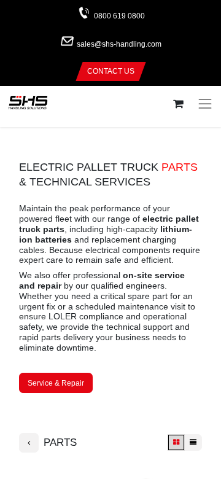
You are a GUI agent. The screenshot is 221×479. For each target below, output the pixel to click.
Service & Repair (56, 383)
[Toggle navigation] (205, 104)
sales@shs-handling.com (119, 45)
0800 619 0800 (119, 16)
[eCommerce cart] (178, 104)
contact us (110, 71)
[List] (193, 442)
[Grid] (176, 442)
